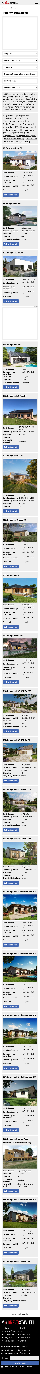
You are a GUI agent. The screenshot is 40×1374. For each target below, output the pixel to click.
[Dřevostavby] (10, 2)
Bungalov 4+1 (9, 118)
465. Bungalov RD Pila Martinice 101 (19, 1199)
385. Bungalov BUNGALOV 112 (17, 789)
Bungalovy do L (27, 127)
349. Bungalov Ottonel (13, 635)
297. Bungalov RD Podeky (15, 396)
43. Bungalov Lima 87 (13, 203)
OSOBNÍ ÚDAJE (10, 1331)
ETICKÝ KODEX (25, 1334)
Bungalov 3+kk (9, 135)
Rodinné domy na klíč (12, 124)
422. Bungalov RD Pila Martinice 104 (19, 891)
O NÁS (22, 1328)
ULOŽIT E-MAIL (20, 1363)
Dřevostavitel (6, 8)
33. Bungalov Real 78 (12, 148)
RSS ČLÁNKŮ (9, 1341)
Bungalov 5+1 (23, 115)
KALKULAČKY (9, 1334)
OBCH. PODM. (25, 1338)
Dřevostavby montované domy (16, 121)
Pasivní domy (22, 118)
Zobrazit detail (10, 194)
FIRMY (6, 1328)
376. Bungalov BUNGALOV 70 (16, 740)
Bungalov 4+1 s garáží (26, 135)
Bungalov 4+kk (9, 115)
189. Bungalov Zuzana (13, 252)
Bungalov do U (22, 141)
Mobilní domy (9, 127)
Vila (17, 127)
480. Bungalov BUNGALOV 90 (16, 1261)
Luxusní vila (9, 141)
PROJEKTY (8, 1338)
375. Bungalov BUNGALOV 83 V (17, 691)
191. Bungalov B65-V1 (13, 344)
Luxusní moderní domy (14, 138)
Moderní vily (31, 138)
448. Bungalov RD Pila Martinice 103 (19, 1077)
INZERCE (23, 1331)
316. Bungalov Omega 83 (14, 520)
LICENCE (23, 1341)
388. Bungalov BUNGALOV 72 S (17, 838)
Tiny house (27, 124)
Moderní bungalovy (11, 130)
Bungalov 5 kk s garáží (19, 132)
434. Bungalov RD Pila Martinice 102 (19, 1015)
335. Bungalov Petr (11, 575)
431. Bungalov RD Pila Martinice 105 (19, 953)
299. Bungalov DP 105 (13, 455)
